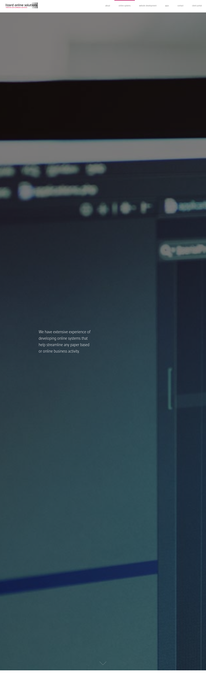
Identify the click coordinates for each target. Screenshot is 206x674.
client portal (197, 5)
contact (180, 5)
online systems (125, 5)
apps (167, 5)
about (107, 5)
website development (148, 5)
